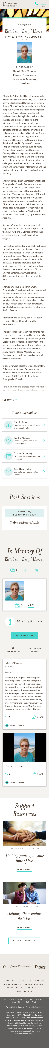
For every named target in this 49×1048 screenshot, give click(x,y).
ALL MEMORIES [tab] (14, 650)
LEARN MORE (24, 869)
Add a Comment (17, 726)
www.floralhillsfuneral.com (32, 390)
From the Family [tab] (35, 650)
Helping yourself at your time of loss (25, 855)
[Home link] (10, 4)
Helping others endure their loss (24, 913)
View (31, 605)
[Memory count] (12, 570)
